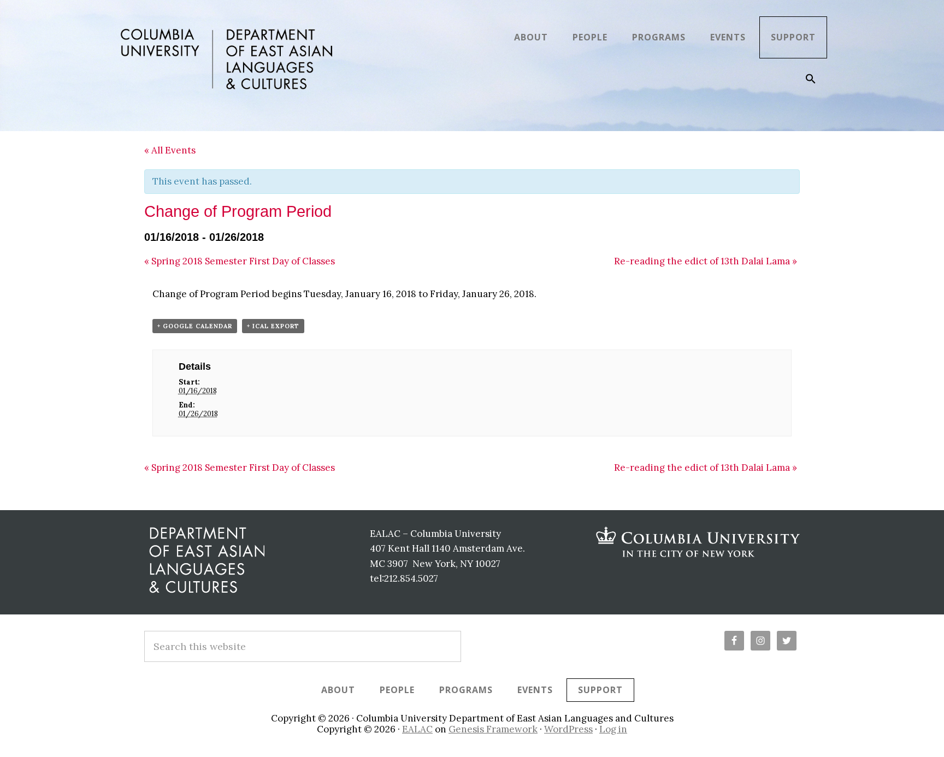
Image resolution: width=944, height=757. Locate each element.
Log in (613, 729)
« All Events (170, 150)
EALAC (417, 729)
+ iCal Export (273, 326)
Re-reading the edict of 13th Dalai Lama (705, 261)
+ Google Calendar (194, 326)
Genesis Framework (493, 729)
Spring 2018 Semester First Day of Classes (239, 261)
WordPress (568, 729)
